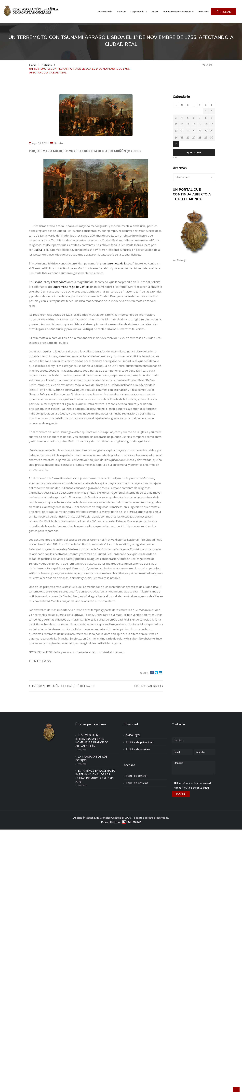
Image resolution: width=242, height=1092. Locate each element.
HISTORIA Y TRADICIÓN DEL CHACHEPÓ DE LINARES (62, 686)
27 (193, 137)
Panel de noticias (137, 783)
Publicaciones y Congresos (177, 11)
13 (193, 124)
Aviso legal (133, 735)
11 (181, 124)
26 (187, 137)
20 (193, 131)
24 (176, 137)
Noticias (121, 11)
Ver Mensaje (179, 260)
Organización (138, 11)
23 (211, 131)
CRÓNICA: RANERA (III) (148, 686)
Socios (155, 11)
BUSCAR (225, 12)
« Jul (175, 157)
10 (176, 124)
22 (205, 131)
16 (211, 124)
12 (187, 124)
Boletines (203, 11)
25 (181, 137)
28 (199, 137)
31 (176, 144)
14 (199, 124)
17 (176, 131)
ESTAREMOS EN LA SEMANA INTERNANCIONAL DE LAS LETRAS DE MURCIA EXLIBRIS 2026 (95, 776)
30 (211, 137)
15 (205, 124)
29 (205, 137)
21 (199, 131)
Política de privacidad (139, 742)
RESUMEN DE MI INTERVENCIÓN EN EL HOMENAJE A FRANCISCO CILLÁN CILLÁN (91, 740)
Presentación (105, 11)
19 (187, 131)
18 (181, 131)
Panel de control (136, 776)
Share (209, 64)
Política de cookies (138, 749)
